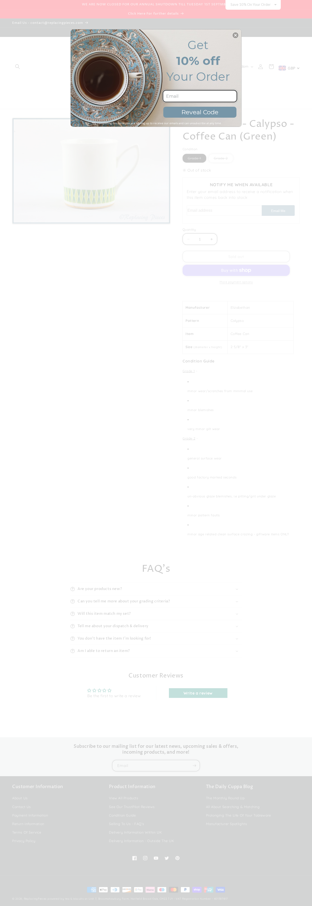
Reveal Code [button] (199, 112)
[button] (235, 35)
